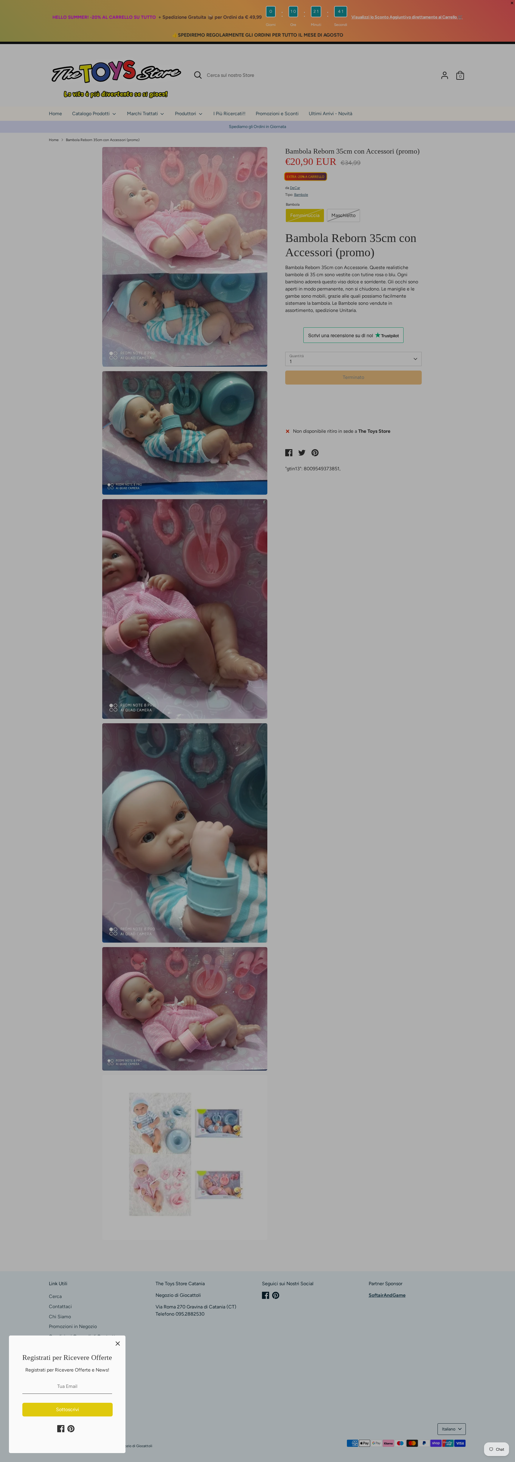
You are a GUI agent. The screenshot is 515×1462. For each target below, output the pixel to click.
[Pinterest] (71, 1428)
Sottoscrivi (67, 1409)
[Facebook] (60, 1428)
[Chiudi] (117, 1343)
